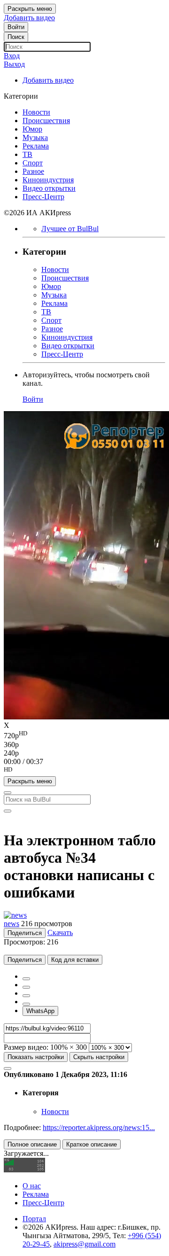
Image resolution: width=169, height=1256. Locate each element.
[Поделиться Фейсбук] (26, 978)
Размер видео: (26, 1047)
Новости (55, 1112)
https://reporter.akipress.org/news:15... (99, 1127)
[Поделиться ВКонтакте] (26, 1004)
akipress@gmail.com (84, 1244)
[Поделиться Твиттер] (26, 987)
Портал (34, 1219)
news (11, 924)
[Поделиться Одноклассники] (26, 995)
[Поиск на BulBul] (7, 792)
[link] (16, 27)
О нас (32, 1186)
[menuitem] (84, 735)
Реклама (36, 1194)
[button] (84, 771)
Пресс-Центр (43, 1203)
